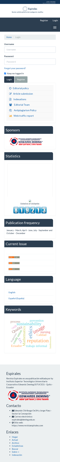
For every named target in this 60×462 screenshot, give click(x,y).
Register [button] (21, 79)
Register (44, 20)
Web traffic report (24, 115)
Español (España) (16, 298)
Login (55, 20)
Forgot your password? (15, 68)
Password (9, 56)
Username (9, 44)
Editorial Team (22, 104)
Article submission (23, 93)
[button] (15, 452)
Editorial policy (21, 88)
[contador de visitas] (30, 210)
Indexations (19, 99)
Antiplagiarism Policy (25, 110)
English (12, 292)
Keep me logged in (15, 73)
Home (9, 37)
